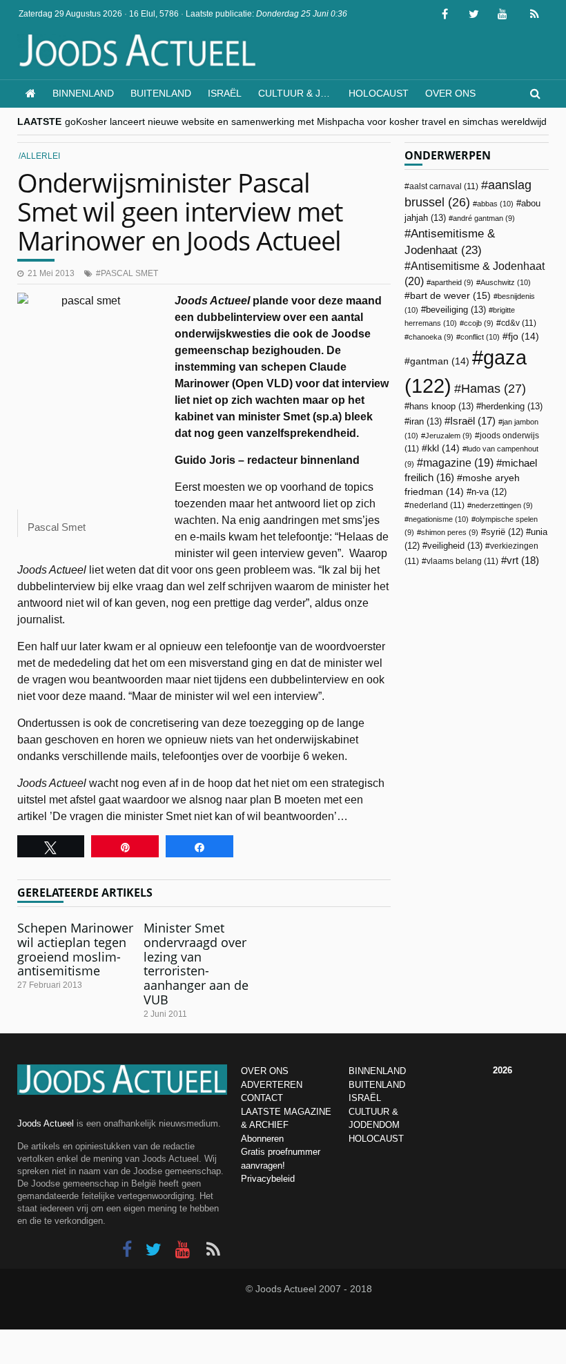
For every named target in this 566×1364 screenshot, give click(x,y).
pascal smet (129, 273)
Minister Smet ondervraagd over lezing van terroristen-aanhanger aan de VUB (196, 963)
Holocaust (379, 93)
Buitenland (160, 93)
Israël (225, 93)
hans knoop (441, 406)
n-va (489, 492)
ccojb (479, 323)
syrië (504, 532)
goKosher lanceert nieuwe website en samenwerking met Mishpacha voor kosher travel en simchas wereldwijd (306, 121)
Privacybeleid (268, 1178)
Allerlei (40, 156)
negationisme (439, 519)
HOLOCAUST (376, 1138)
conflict (480, 337)
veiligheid (454, 545)
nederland (437, 505)
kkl (443, 448)
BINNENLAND (377, 1071)
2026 (502, 1070)
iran (425, 421)
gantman (439, 361)
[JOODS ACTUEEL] (30, 93)
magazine (458, 463)
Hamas (493, 388)
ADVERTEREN (271, 1085)
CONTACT (262, 1098)
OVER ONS (265, 1071)
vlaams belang (462, 561)
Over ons (450, 93)
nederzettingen (502, 505)
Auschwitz (505, 282)
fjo (523, 336)
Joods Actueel (45, 1123)
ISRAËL (365, 1098)
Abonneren (262, 1138)
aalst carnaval (443, 186)
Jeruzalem (448, 435)
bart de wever (450, 295)
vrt (523, 560)
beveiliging (456, 309)
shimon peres (449, 532)
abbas (495, 203)
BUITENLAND (377, 1085)
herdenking (512, 406)
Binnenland (83, 93)
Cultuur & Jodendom (299, 93)
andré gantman (484, 218)
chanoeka (431, 337)
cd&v (518, 323)
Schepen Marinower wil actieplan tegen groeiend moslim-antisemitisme (75, 949)
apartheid (452, 282)
